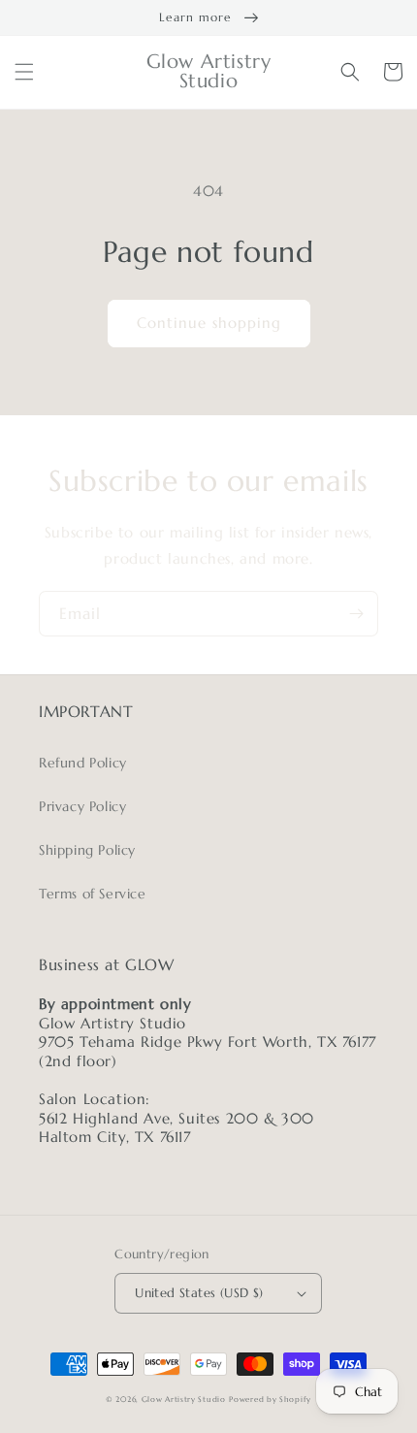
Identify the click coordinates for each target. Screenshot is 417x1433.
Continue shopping (209, 322)
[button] (24, 71)
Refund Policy (83, 762)
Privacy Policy (82, 806)
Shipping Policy (87, 850)
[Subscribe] (356, 613)
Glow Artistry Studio (184, 1399)
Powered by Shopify (270, 1399)
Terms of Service (92, 893)
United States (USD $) (199, 1293)
